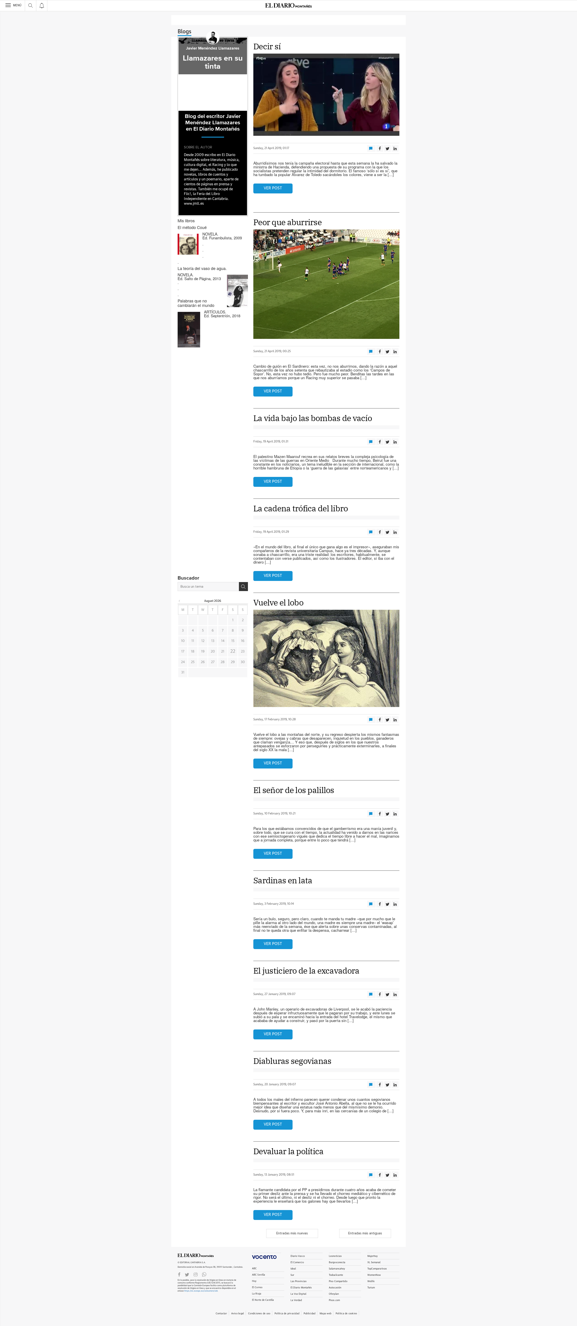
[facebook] (179, 1274)
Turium (371, 1287)
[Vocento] (266, 1256)
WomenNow (374, 1275)
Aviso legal (237, 1313)
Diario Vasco (298, 1256)
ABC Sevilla (258, 1275)
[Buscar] (243, 586)
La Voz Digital (299, 1294)
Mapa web (325, 1313)
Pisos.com (334, 1300)
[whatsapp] (204, 1274)
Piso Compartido (338, 1281)
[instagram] (195, 1274)
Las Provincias (299, 1281)
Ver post (273, 188)
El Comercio (297, 1262)
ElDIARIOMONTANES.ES (196, 1255)
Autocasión (335, 1287)
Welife (371, 1281)
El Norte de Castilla (263, 1300)
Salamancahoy (337, 1268)
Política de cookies (346, 1313)
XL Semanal (374, 1262)
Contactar (221, 1313)
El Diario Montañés (301, 1287)
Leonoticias (335, 1256)
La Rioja (256, 1293)
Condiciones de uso (259, 1313)
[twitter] (187, 1274)
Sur (292, 1275)
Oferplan (334, 1294)
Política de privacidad (287, 1313)
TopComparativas (377, 1268)
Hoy (254, 1281)
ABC (254, 1268)
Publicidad (309, 1313)
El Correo (257, 1287)
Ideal (293, 1268)
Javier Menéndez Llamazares (212, 48)
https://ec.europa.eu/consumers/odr (201, 1291)
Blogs (184, 31)
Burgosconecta (337, 1262)
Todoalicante (336, 1275)
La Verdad (296, 1300)
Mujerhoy (372, 1256)
